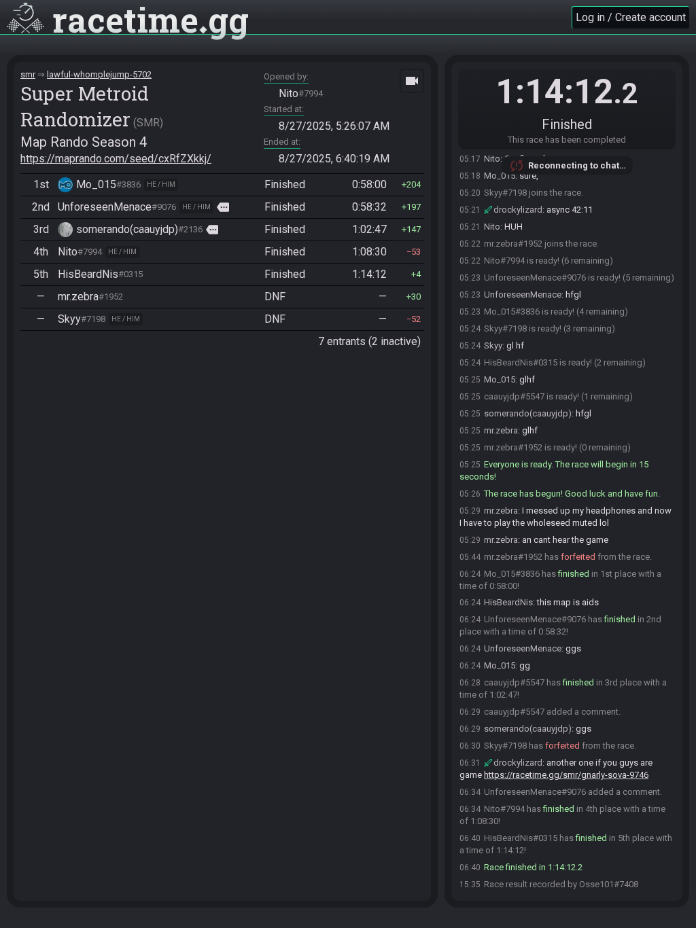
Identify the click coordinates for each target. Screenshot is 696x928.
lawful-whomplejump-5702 (99, 74)
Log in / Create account (631, 17)
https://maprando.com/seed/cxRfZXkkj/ (115, 158)
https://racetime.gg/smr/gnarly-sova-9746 (566, 775)
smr (27, 74)
